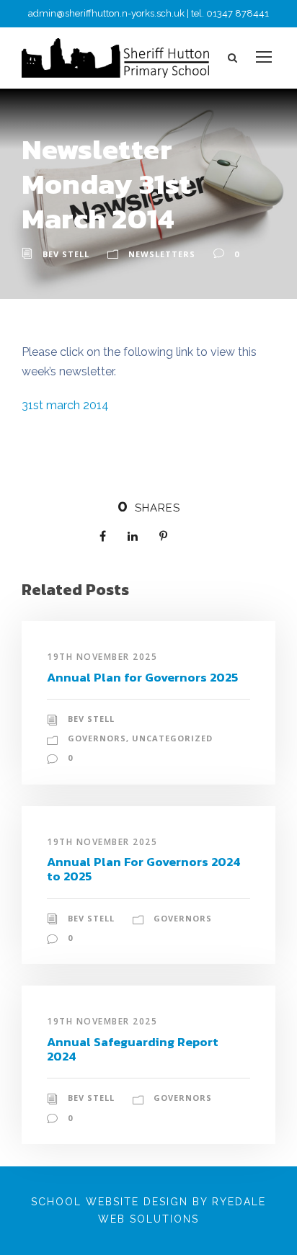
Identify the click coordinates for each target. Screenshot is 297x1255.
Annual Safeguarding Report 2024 (132, 1049)
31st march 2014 (65, 405)
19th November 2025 (102, 657)
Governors (97, 738)
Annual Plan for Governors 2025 (142, 677)
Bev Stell (66, 254)
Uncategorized (172, 738)
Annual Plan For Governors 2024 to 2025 (144, 868)
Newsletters (161, 254)
